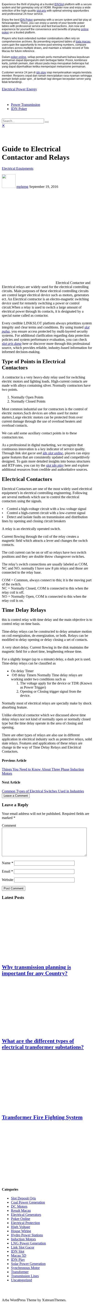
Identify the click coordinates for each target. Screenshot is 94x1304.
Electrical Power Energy (19, 89)
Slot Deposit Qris (23, 1198)
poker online (18, 57)
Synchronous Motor (25, 1268)
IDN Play (18, 1260)
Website (7, 880)
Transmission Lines (25, 1276)
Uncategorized (21, 1280)
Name (7, 863)
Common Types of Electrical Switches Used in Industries (43, 791)
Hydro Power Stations (27, 1235)
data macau (83, 41)
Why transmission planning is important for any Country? (36, 970)
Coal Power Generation (28, 1202)
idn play (41, 72)
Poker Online (20, 1219)
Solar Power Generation (28, 1264)
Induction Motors (23, 1239)
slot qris (41, 10)
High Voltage (20, 1227)
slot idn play (55, 465)
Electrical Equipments (17, 168)
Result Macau (21, 1210)
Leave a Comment (16, 795)
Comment (9, 825)
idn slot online (53, 453)
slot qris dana (11, 344)
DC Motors (19, 1206)
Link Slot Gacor (22, 1247)
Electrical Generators (26, 1215)
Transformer (20, 1272)
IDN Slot (17, 1251)
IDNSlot (59, 4)
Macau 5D (18, 1255)
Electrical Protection (25, 1223)
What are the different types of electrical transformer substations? (43, 1044)
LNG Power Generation (28, 1243)
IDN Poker (26, 19)
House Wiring (21, 1231)
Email (7, 871)
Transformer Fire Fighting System (42, 1117)
